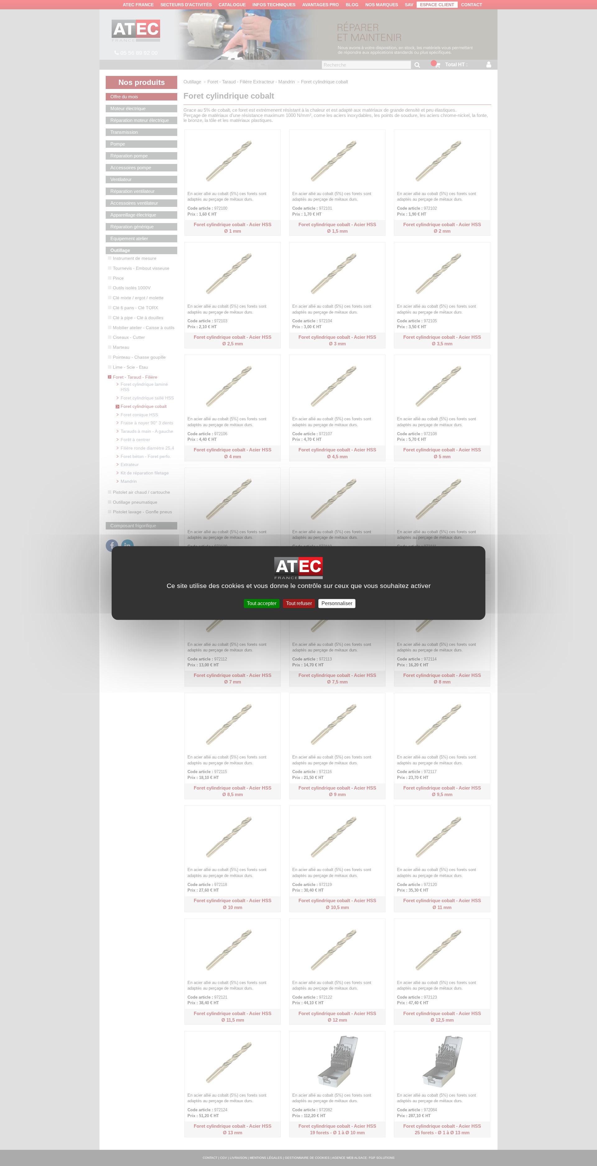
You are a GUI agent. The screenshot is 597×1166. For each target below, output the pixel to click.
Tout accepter (261, 603)
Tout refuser (299, 603)
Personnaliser (337, 603)
